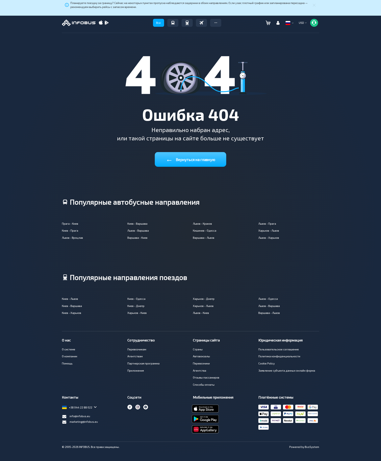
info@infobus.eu (80, 416)
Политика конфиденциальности (279, 356)
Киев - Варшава (137, 223)
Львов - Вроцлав (72, 237)
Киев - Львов (70, 298)
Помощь (67, 363)
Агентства (199, 370)
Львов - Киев (201, 312)
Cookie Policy (266, 363)
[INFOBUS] (78, 23)
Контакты (70, 397)
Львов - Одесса (268, 298)
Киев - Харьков (71, 312)
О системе (68, 349)
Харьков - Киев (137, 312)
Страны (198, 349)
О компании (69, 356)
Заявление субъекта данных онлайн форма (286, 370)
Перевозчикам (136, 349)
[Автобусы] (172, 23)
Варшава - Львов (203, 237)
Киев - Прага (70, 230)
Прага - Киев (70, 223)
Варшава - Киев (137, 237)
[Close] (314, 5)
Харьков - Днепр (204, 298)
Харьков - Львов (268, 230)
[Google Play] (106, 23)
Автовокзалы (201, 356)
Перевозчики (201, 363)
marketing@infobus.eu (84, 421)
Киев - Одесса (136, 298)
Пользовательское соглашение (278, 349)
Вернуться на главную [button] (190, 158)
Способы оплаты (204, 384)
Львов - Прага (267, 223)
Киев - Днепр (135, 306)
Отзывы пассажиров (206, 377)
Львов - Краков (202, 223)
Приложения (135, 370)
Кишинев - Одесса (204, 230)
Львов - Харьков (268, 237)
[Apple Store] (100, 23)
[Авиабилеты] (201, 23)
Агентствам (135, 356)
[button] (215, 23)
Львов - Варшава (138, 230)
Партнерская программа (143, 363)
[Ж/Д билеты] (187, 23)
